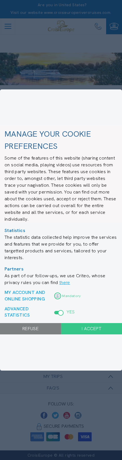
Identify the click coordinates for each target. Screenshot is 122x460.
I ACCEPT (91, 329)
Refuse (30, 329)
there (64, 282)
